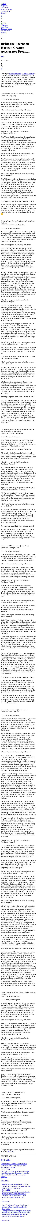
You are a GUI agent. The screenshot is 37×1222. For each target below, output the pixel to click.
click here (11, 1151)
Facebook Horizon (28, 74)
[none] (15, 1180)
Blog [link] (2, 56)
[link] (3, 4)
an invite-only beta (15, 74)
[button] (18, 2)
